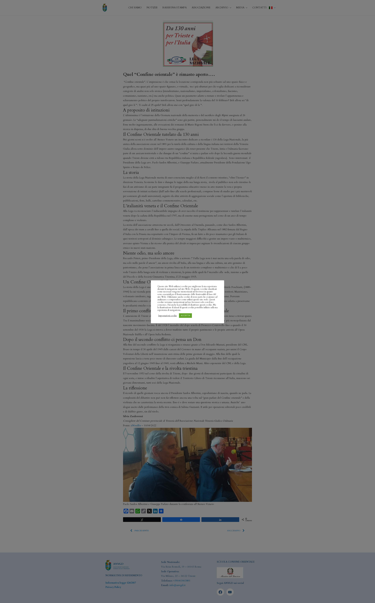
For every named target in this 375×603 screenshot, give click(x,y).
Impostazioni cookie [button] (167, 315)
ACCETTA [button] (185, 315)
